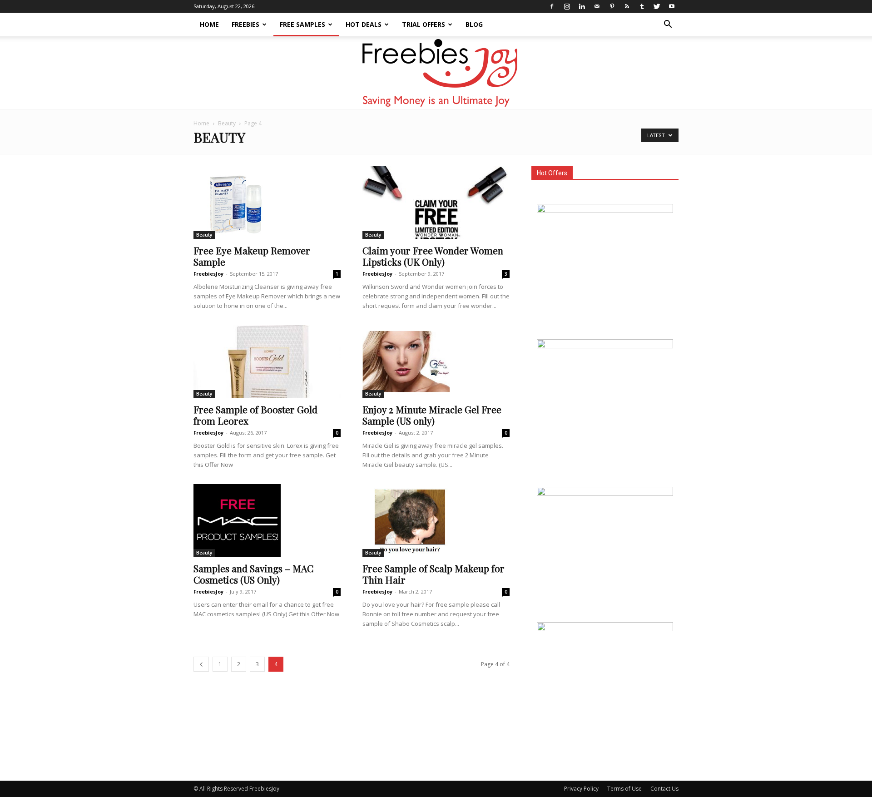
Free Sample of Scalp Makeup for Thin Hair (433, 574)
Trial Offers (423, 24)
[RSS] (627, 6)
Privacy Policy (581, 788)
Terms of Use (624, 788)
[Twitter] (657, 6)
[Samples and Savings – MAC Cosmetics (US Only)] (267, 520)
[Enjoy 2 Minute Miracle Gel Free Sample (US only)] (436, 361)
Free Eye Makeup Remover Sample (251, 256)
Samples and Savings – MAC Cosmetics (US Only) (253, 574)
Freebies (245, 24)
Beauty (227, 123)
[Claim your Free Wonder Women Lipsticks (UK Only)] (436, 202)
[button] (668, 25)
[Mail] (597, 6)
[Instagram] (567, 6)
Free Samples (302, 24)
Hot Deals (364, 24)
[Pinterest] (612, 6)
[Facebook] (552, 6)
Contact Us (664, 788)
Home (209, 24)
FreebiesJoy (208, 273)
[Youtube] (672, 6)
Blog (474, 24)
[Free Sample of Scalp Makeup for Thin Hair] (436, 520)
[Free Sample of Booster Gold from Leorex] (267, 361)
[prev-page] (201, 664)
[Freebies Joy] (436, 73)
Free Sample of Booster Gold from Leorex (255, 415)
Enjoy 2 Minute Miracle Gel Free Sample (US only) (431, 415)
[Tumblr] (642, 6)
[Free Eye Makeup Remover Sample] (267, 202)
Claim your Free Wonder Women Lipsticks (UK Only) (432, 256)
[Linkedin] (582, 6)
